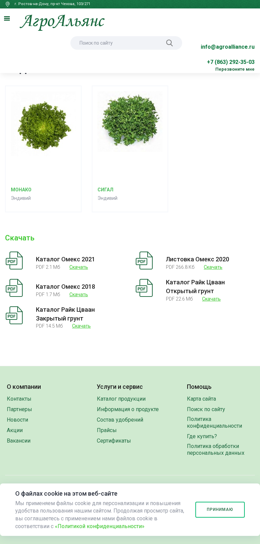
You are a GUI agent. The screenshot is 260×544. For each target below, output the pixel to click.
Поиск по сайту (206, 409)
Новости (17, 420)
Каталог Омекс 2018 (65, 286)
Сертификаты (114, 440)
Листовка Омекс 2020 (197, 259)
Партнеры (19, 409)
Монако (21, 189)
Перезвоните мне (235, 69)
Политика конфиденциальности (214, 422)
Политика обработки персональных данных (215, 449)
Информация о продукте (128, 409)
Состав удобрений (120, 420)
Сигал (105, 189)
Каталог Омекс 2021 (65, 259)
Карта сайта (201, 399)
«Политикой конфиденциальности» (100, 526)
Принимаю (220, 509)
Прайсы (107, 430)
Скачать (78, 267)
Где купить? (202, 436)
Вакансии (18, 440)
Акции (15, 430)
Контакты (19, 399)
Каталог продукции (121, 399)
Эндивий (21, 198)
